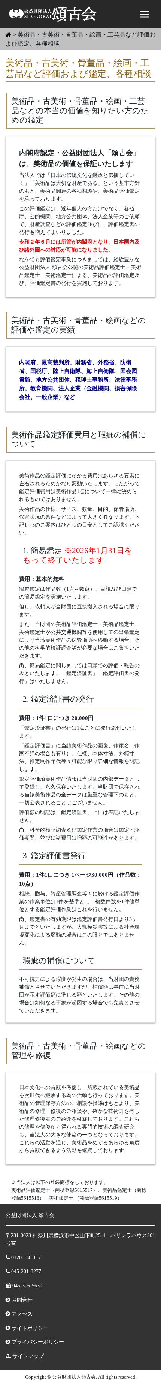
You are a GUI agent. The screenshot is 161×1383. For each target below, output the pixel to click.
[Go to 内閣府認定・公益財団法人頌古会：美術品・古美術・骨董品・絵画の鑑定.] (8, 34)
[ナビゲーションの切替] (144, 14)
